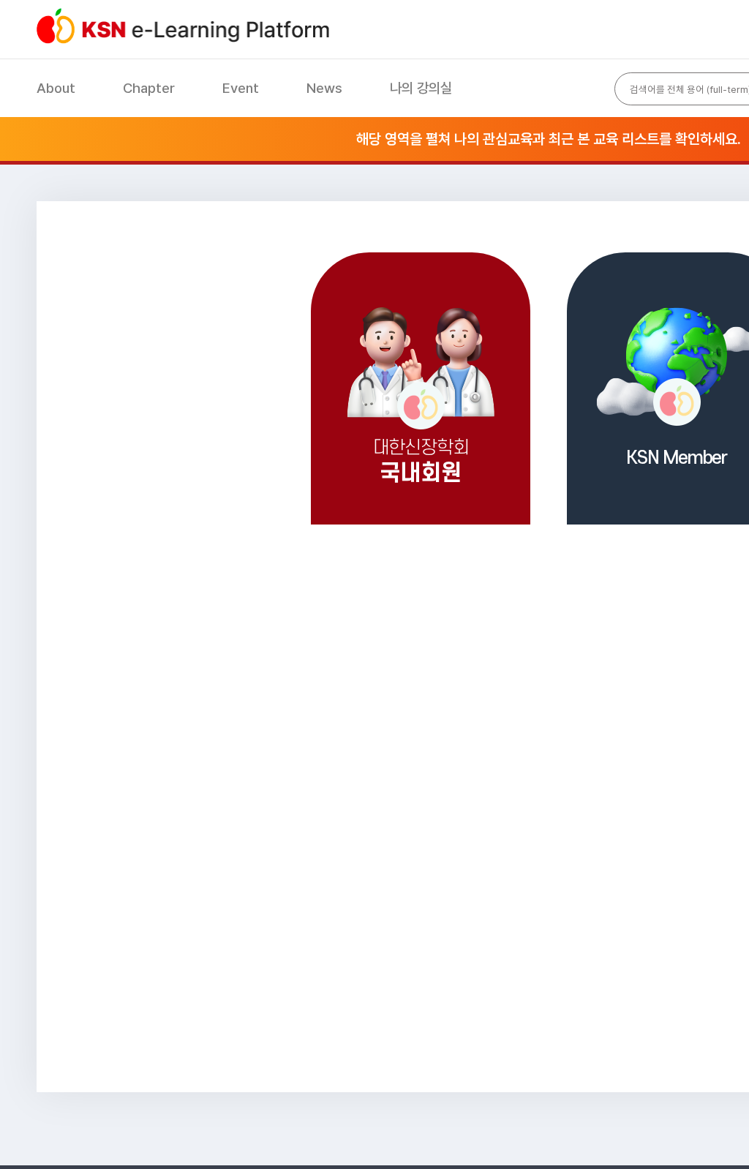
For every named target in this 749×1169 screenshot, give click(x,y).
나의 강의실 (421, 88)
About (56, 88)
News (324, 88)
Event (240, 88)
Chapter (149, 88)
